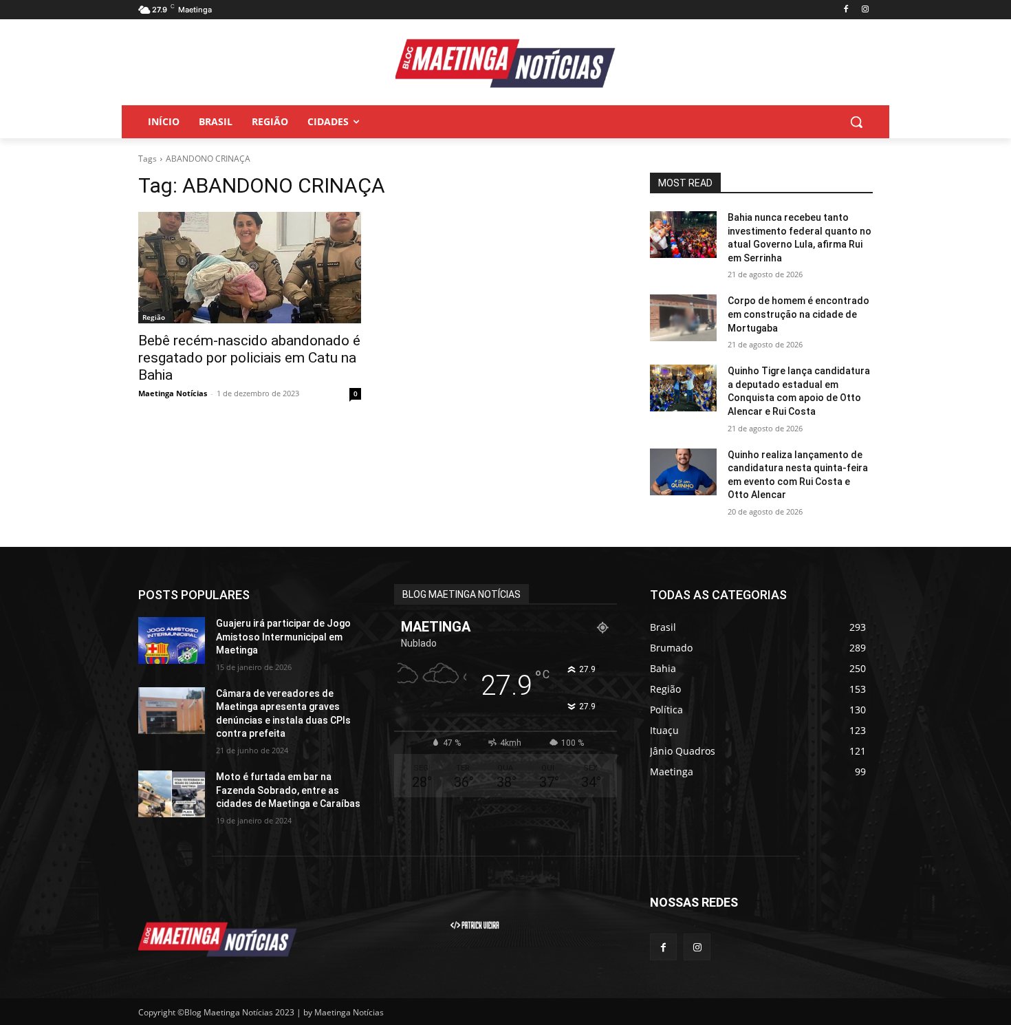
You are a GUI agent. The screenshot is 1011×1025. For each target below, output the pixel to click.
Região (153, 317)
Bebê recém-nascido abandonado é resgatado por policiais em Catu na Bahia (249, 357)
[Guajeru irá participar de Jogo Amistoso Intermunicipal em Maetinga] (171, 640)
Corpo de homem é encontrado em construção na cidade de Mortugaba (798, 314)
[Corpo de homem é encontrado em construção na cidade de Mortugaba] (683, 317)
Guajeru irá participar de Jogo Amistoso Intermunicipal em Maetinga (283, 637)
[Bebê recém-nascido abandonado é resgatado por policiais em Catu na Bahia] (249, 267)
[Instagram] (865, 10)
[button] (856, 121)
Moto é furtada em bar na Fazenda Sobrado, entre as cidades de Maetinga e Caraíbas (288, 790)
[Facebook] (846, 10)
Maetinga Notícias (172, 393)
